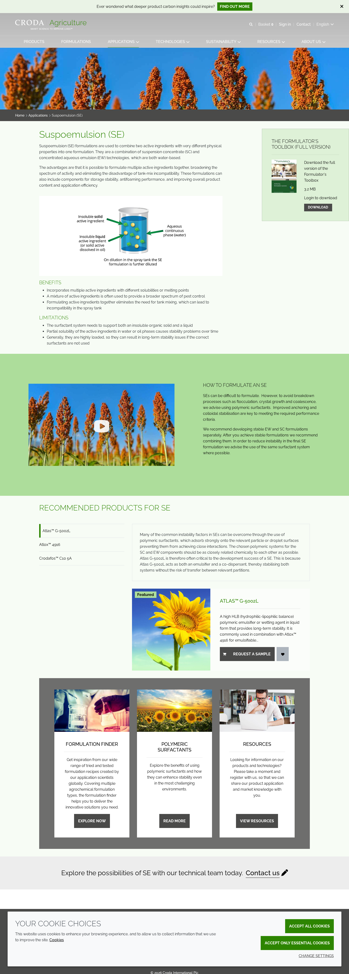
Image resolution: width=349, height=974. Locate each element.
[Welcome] (51, 23)
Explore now (92, 821)
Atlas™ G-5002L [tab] (56, 531)
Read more (174, 821)
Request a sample (252, 654)
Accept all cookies (309, 926)
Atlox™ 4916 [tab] (49, 544)
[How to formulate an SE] (101, 425)
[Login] (283, 654)
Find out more (235, 6)
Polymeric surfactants (174, 747)
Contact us (263, 873)
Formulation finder (92, 744)
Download (318, 207)
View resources (257, 821)
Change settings (316, 956)
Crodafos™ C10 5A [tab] (55, 558)
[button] (34, 41)
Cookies (56, 940)
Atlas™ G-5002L (239, 601)
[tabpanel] (221, 597)
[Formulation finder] (91, 711)
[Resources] (257, 711)
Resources (257, 744)
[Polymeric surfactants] (174, 711)
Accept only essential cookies (297, 943)
